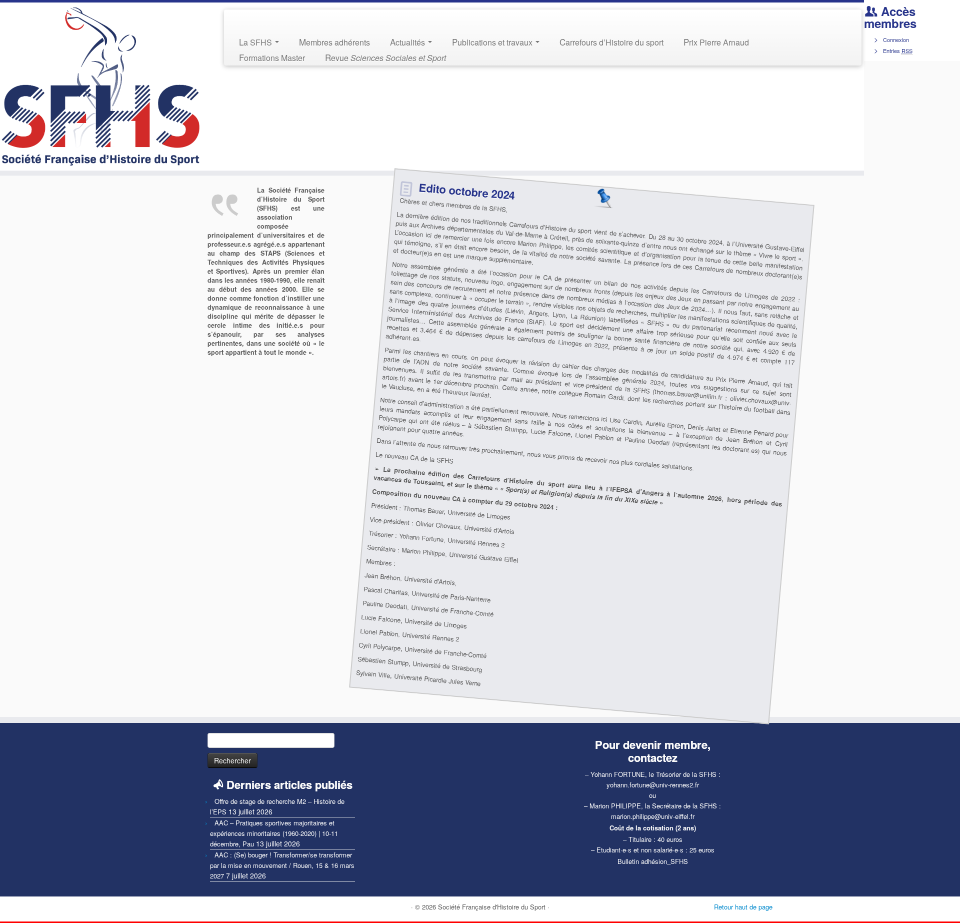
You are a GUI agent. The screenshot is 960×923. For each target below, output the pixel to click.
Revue (385, 57)
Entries (897, 51)
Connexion (896, 40)
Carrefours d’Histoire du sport (612, 42)
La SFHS (256, 42)
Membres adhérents (334, 42)
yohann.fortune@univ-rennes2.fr (652, 784)
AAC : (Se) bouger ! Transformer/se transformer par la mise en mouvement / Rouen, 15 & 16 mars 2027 (282, 865)
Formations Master (272, 57)
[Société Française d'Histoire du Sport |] (100, 87)
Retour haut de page (743, 906)
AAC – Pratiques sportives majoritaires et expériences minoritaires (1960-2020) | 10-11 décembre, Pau (274, 833)
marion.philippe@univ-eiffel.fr (652, 816)
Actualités (408, 42)
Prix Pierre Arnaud (716, 42)
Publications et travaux (493, 42)
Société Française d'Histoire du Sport (492, 906)
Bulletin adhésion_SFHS (653, 861)
